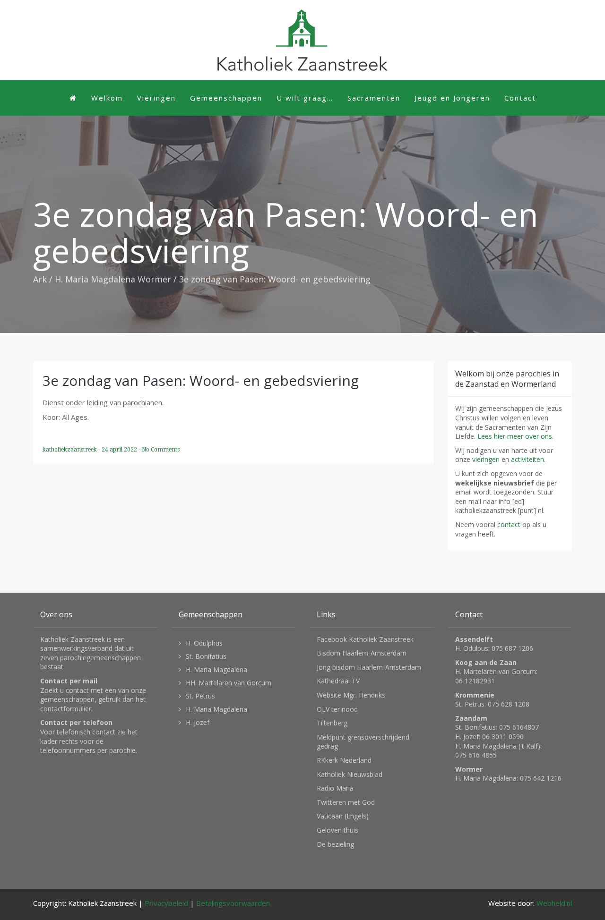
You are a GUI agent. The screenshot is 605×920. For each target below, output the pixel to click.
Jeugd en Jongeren (452, 97)
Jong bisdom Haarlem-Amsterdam (369, 667)
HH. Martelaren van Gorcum (228, 682)
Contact (520, 97)
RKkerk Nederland (344, 760)
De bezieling (335, 844)
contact (508, 524)
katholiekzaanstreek (70, 449)
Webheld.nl (554, 903)
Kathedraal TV (338, 680)
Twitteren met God (346, 802)
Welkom (107, 97)
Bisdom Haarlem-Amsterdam (361, 652)
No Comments (161, 449)
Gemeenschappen (226, 97)
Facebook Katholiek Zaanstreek (365, 639)
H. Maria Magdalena (216, 669)
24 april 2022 (120, 449)
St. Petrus (200, 695)
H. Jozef (197, 722)
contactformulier (65, 708)
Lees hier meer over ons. (515, 436)
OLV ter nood (337, 709)
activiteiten (527, 459)
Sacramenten (373, 97)
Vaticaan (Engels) (343, 815)
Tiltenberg (332, 722)
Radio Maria (335, 788)
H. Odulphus (204, 643)
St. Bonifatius (206, 656)
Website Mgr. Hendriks (351, 694)
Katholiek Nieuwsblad (349, 774)
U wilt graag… (305, 97)
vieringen (486, 459)
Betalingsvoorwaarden (233, 903)
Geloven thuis (337, 830)
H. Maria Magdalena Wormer (113, 279)
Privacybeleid (166, 903)
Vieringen (156, 97)
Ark (40, 279)
